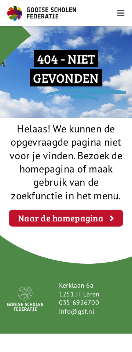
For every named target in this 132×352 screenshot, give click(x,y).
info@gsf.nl (76, 311)
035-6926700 (79, 302)
